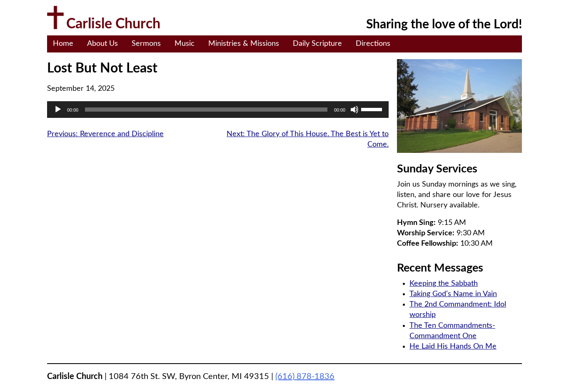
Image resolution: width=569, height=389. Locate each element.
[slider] (372, 108)
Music (185, 43)
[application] (218, 109)
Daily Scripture (317, 43)
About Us (102, 43)
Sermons (146, 43)
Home (63, 43)
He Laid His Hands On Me (453, 346)
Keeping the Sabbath (443, 283)
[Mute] (354, 109)
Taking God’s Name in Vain (453, 294)
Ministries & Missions (243, 43)
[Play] (58, 109)
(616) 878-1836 (304, 376)
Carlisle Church (113, 24)
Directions (373, 43)
